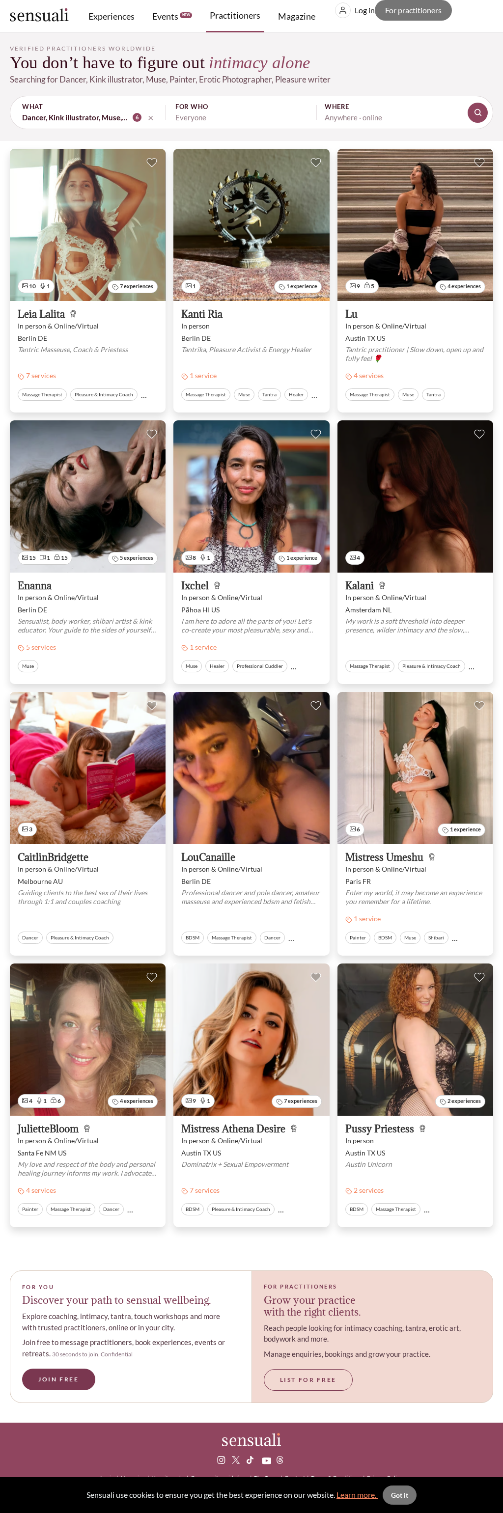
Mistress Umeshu (384, 857)
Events (171, 16)
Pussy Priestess (379, 1129)
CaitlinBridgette (53, 857)
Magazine (296, 16)
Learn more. (357, 1494)
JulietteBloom (48, 1129)
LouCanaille (208, 857)
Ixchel (195, 586)
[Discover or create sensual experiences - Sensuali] (39, 16)
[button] (251, 112)
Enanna (35, 586)
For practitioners (413, 10)
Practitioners (235, 15)
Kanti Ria (202, 314)
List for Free (308, 1379)
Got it (399, 1495)
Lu (351, 314)
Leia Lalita (41, 314)
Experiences (111, 16)
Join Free (58, 1379)
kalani (359, 586)
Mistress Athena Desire (233, 1129)
